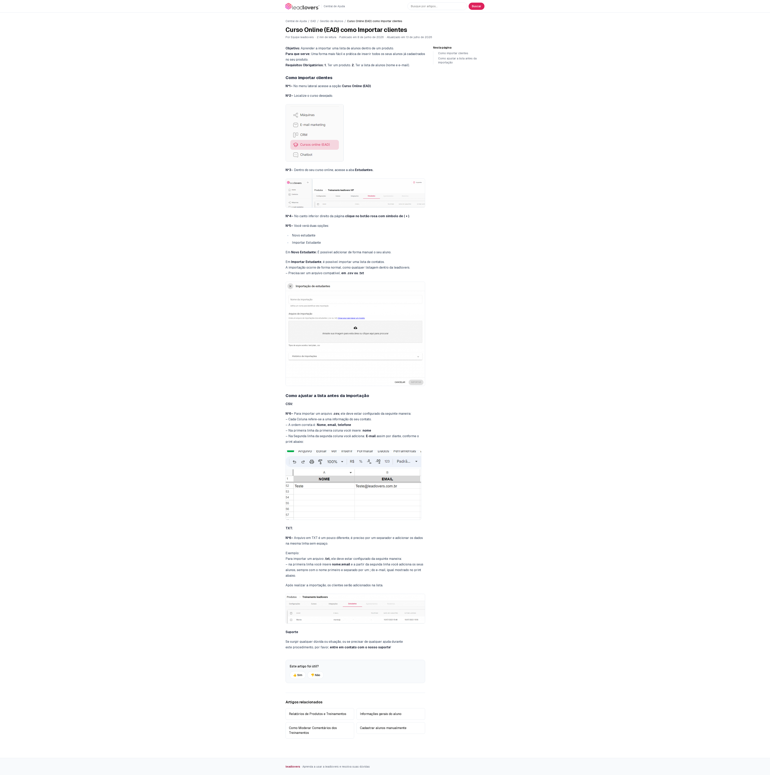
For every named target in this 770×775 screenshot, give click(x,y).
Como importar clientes (453, 53)
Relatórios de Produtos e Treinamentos (317, 714)
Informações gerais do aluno (380, 714)
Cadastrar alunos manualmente (383, 728)
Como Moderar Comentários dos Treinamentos (313, 730)
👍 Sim (297, 675)
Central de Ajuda (296, 21)
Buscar (476, 6)
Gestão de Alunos (331, 21)
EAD (313, 21)
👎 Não (315, 675)
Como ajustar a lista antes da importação (457, 60)
